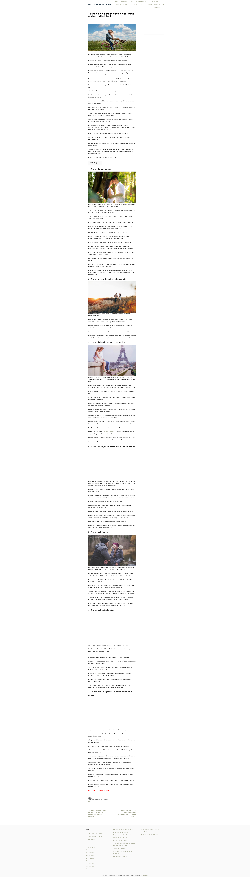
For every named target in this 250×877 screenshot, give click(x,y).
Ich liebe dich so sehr (120, 846)
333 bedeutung (90, 852)
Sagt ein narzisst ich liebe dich (122, 835)
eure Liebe (98, 673)
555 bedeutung (90, 858)
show (98, 163)
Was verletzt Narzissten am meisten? (125, 843)
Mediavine (145, 875)
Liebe (89, 801)
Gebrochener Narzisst (120, 837)
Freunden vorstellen (108, 431)
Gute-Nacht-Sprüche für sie (149, 834)
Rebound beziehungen (120, 856)
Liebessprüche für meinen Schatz (123, 829)
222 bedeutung (90, 850)
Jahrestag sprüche (119, 848)
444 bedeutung (90, 855)
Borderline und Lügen (120, 840)
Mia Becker (96, 796)
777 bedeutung (90, 863)
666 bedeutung (90, 861)
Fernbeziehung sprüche (120, 832)
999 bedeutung (90, 869)
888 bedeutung (90, 866)
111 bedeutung (90, 847)
